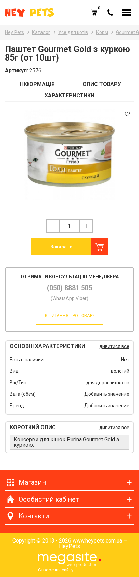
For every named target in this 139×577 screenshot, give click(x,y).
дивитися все (114, 346)
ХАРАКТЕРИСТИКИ (69, 95)
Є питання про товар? (70, 315)
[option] (69, 154)
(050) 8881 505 (69, 287)
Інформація (37, 84)
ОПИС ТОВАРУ (102, 84)
